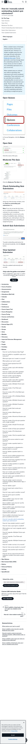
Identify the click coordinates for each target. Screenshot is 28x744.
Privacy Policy (14, 731)
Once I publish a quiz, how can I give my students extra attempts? (13, 639)
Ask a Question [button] (7, 598)
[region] (13, 732)
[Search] (23, 2)
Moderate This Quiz (7, 25)
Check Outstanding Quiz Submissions (12, 28)
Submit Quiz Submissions (9, 30)
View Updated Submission (9, 32)
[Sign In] (25, 2)
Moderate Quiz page (9, 58)
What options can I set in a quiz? (11, 626)
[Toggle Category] (1, 284)
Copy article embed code (11, 585)
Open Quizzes (5, 20)
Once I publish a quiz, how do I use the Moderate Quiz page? (12, 629)
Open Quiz (5, 23)
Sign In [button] (14, 280)
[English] (8, 1)
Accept (13, 735)
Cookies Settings (12, 739)
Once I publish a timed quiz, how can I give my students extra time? (12, 643)
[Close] (24, 722)
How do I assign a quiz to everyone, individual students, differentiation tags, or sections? (13, 634)
